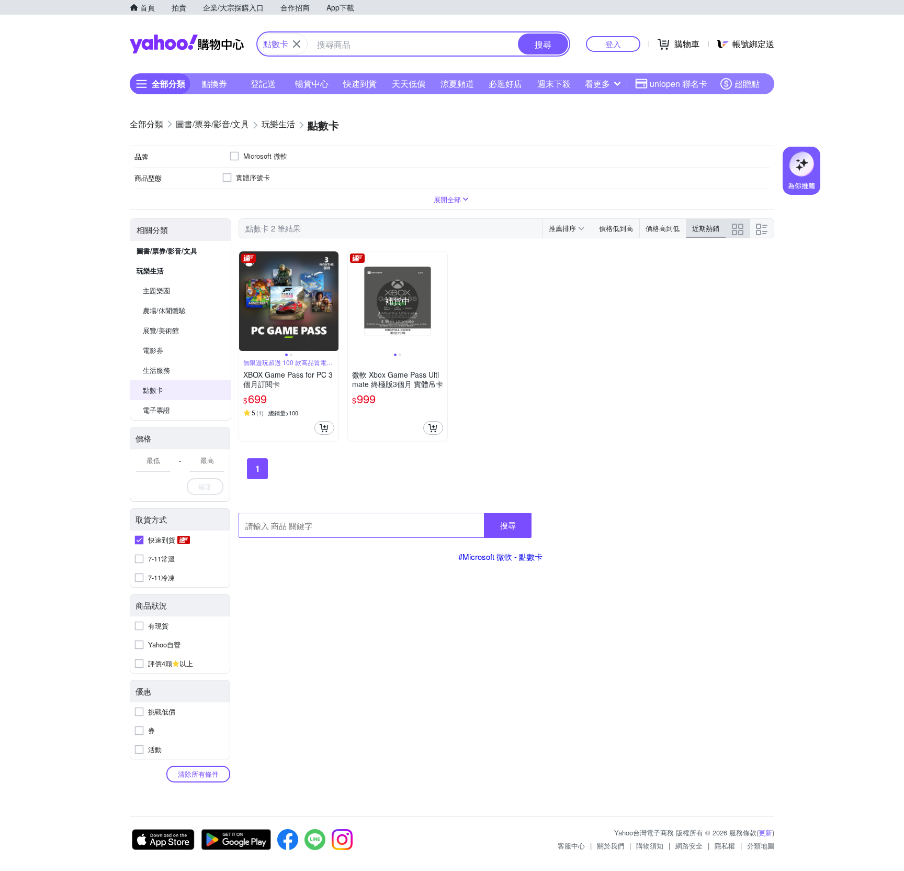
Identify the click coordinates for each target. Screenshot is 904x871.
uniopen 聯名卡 (678, 84)
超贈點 (747, 84)
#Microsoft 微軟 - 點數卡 (500, 556)
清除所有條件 (198, 774)
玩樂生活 (150, 270)
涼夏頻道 (457, 84)
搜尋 (508, 525)
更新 (765, 832)
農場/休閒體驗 (164, 310)
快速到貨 (360, 84)
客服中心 (571, 846)
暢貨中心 (312, 84)
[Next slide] (331, 301)
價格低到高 (616, 228)
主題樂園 (156, 290)
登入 (613, 43)
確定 (205, 486)
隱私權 (725, 846)
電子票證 (156, 410)
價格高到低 (663, 228)
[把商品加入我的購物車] (324, 428)
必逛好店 (505, 84)
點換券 (214, 84)
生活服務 (156, 370)
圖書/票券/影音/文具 (167, 251)
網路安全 (689, 846)
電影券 (153, 350)
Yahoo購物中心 (187, 44)
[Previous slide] (246, 301)
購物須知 (649, 846)
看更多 (597, 84)
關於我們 (610, 846)
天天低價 (408, 84)
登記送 (263, 84)
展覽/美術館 (161, 330)
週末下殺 (554, 84)
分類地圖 (760, 846)
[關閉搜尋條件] (296, 44)
